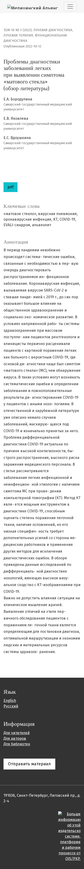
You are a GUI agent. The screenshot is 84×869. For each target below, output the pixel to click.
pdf (10, 187)
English (10, 700)
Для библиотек (17, 744)
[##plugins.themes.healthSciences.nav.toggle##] (70, 6)
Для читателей (17, 733)
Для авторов (15, 738)
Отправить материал (29, 763)
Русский (11, 706)
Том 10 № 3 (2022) (18, 30)
